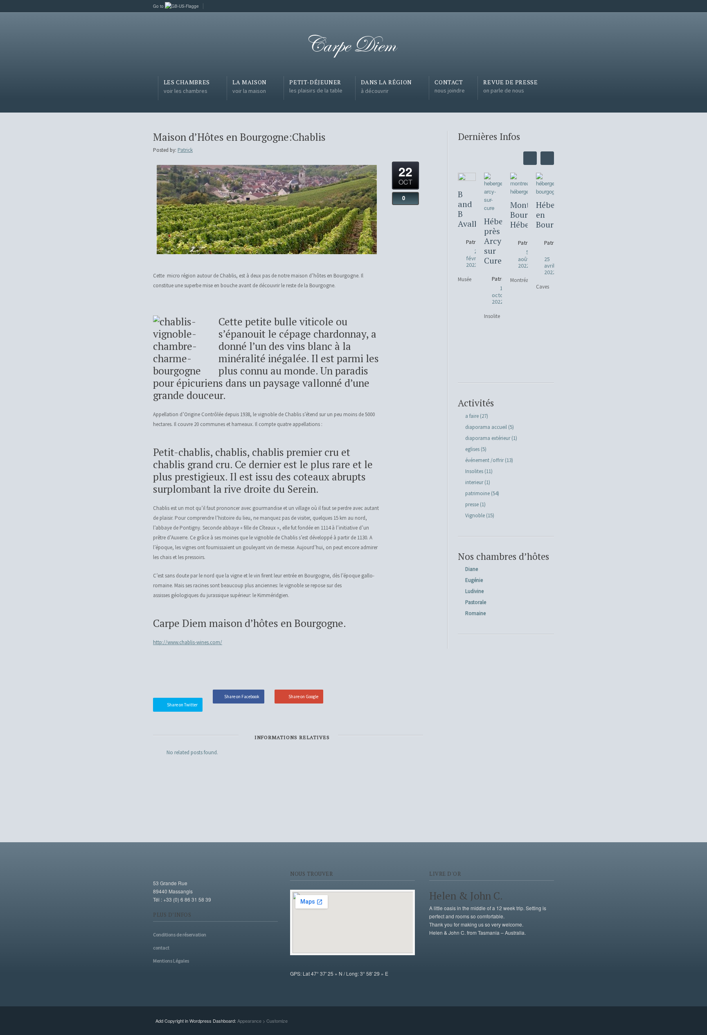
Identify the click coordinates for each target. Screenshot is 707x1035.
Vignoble (475, 515)
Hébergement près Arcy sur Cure (493, 241)
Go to (159, 6)
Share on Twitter (182, 705)
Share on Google (303, 696)
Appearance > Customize (262, 1020)
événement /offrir (484, 460)
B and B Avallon (467, 209)
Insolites (474, 471)
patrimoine (477, 493)
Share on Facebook (241, 696)
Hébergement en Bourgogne (545, 215)
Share (364, 670)
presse (472, 504)
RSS (548, 5)
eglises (472, 449)
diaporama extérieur (487, 438)
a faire (472, 416)
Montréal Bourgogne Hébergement (519, 215)
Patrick (185, 150)
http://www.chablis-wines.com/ (187, 642)
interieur (474, 482)
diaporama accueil (486, 427)
